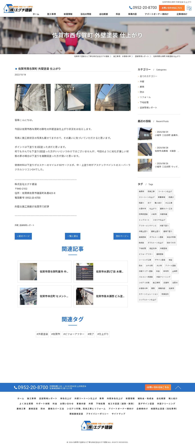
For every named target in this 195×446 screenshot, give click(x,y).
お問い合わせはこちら (172, 8)
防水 (142, 92)
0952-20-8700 (33, 197)
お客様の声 (143, 288)
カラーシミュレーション (148, 294)
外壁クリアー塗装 (146, 271)
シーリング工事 (145, 260)
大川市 (159, 266)
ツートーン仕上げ (165, 192)
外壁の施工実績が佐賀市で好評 (32, 206)
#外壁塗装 (42, 334)
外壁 (16, 225)
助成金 (141, 243)
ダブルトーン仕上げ (155, 243)
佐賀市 (171, 288)
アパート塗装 (170, 266)
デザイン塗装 (160, 260)
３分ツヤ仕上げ (159, 220)
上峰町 (174, 271)
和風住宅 (165, 294)
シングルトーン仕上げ (147, 300)
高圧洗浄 (152, 248)
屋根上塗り (155, 231)
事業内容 (161, 288)
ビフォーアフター (146, 254)
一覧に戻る (72, 236)
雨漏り (141, 203)
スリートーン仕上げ (146, 197)
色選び (171, 197)
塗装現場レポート (27, 225)
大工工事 (168, 203)
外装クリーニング (163, 277)
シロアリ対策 (144, 283)
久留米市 (142, 209)
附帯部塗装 (143, 214)
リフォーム (145, 97)
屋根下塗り (167, 231)
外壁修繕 (163, 214)
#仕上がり (103, 334)
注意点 (175, 283)
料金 (158, 271)
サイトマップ (118, 414)
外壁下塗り (164, 226)
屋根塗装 (159, 254)
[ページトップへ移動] (178, 387)
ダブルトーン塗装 (156, 237)
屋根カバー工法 (166, 209)
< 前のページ (23, 236)
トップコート (144, 220)
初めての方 (171, 243)
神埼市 (166, 271)
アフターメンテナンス (147, 226)
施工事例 (156, 283)
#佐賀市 (55, 334)
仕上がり (152, 209)
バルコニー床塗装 (146, 277)
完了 (149, 203)
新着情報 (161, 197)
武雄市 (166, 283)
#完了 (91, 334)
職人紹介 (158, 203)
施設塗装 (142, 237)
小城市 (153, 214)
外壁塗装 (163, 248)
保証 (170, 260)
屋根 (142, 87)
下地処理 (144, 102)
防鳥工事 (151, 192)
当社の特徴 (171, 237)
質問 (153, 288)
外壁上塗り (143, 231)
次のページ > (122, 236)
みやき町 (149, 266)
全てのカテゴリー (148, 76)
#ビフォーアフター (74, 334)
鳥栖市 (141, 192)
